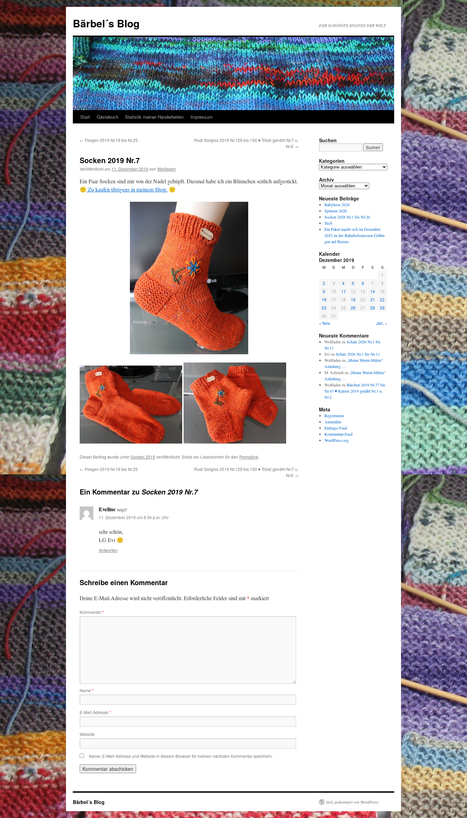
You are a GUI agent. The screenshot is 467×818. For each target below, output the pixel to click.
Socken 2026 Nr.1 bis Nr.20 (347, 217)
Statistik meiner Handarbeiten (154, 117)
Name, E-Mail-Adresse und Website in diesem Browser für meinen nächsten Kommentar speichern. (181, 756)
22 (382, 299)
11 (343, 291)
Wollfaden (166, 169)
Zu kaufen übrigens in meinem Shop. (127, 189)
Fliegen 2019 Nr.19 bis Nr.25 (109, 140)
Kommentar (92, 612)
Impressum (201, 117)
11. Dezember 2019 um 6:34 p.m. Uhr (134, 517)
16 (324, 299)
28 (372, 308)
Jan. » (381, 323)
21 (372, 299)
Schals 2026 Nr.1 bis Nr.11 (358, 354)
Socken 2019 (143, 457)
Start (85, 117)
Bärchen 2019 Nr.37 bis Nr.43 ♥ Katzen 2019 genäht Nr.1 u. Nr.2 (354, 391)
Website (87, 734)
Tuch (328, 223)
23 (324, 308)
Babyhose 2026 (337, 204)
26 (353, 308)
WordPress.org (336, 440)
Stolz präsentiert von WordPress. (352, 802)
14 (372, 291)
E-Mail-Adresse (95, 712)
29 (382, 308)
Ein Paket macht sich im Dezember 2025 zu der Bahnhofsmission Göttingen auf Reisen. (355, 235)
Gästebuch (107, 117)
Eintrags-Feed (335, 428)
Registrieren (334, 415)
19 (353, 299)
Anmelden (332, 421)
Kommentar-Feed (338, 434)
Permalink (248, 457)
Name (87, 690)
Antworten (108, 550)
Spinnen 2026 (335, 210)
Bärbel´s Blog (106, 23)
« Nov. (325, 323)
